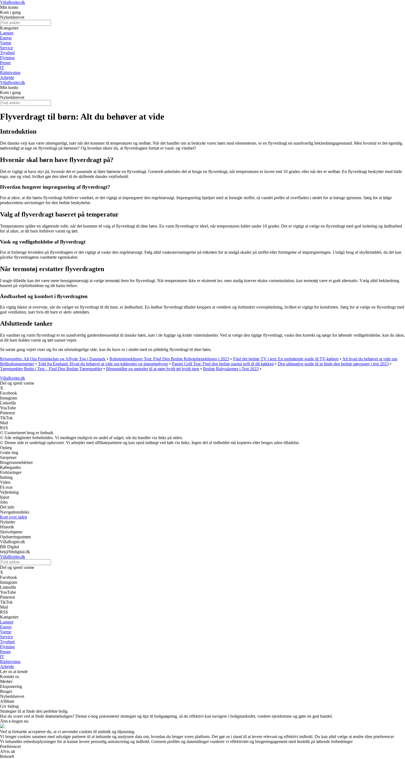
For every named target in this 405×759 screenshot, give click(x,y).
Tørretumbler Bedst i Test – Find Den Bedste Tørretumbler (51, 368)
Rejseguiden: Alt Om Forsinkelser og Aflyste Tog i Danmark (53, 358)
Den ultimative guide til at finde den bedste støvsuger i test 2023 (333, 363)
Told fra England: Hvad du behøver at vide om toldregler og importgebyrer (103, 363)
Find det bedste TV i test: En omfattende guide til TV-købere (286, 358)
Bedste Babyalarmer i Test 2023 (231, 368)
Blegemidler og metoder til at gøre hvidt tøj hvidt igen (152, 368)
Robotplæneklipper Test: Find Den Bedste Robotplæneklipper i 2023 (169, 358)
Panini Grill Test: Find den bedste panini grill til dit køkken (223, 363)
